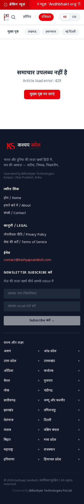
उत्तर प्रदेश (10, 361)
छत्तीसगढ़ (9, 400)
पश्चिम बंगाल (51, 430)
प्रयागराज (51, 32)
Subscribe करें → (42, 320)
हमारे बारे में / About (17, 205)
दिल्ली (47, 420)
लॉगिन (27, 17)
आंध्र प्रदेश (50, 351)
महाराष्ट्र (8, 450)
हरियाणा (9, 459)
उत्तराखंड (49, 361)
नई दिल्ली (70, 32)
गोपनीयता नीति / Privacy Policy (25, 235)
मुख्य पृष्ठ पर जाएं (42, 94)
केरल (7, 381)
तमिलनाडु (50, 410)
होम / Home (12, 198)
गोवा (6, 390)
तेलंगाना (9, 420)
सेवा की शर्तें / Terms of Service (25, 242)
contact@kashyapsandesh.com (27, 260)
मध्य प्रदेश (50, 440)
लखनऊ (32, 32)
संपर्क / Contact (15, 213)
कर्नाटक (48, 371)
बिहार (7, 440)
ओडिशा (8, 371)
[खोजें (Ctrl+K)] (13, 17)
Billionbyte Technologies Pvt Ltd (50, 491)
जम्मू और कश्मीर (54, 400)
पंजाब (7, 430)
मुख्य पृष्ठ (13, 32)
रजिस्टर (46, 17)
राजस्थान (49, 450)
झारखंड (8, 410)
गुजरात (48, 381)
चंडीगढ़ (48, 390)
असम (7, 351)
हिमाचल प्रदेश (52, 459)
